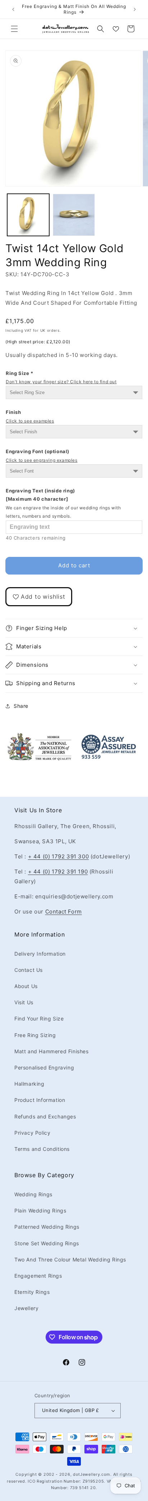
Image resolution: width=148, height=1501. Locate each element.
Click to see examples (30, 421)
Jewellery (26, 1308)
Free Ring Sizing (35, 1035)
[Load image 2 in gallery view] (74, 215)
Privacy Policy (32, 1133)
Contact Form (63, 911)
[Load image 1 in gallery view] (28, 215)
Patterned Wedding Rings (46, 1227)
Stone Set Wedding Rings (46, 1243)
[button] (14, 29)
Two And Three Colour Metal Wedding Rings (70, 1259)
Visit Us (23, 1002)
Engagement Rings (38, 1276)
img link (39, 737)
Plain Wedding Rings (40, 1210)
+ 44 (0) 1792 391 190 (58, 871)
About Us (26, 986)
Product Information (39, 1100)
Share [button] (21, 706)
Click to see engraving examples (42, 460)
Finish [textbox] (30, 416)
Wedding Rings (33, 1194)
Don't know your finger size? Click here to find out (61, 381)
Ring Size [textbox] (61, 377)
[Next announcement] (135, 9)
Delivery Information (40, 954)
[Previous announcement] (13, 9)
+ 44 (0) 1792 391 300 (58, 856)
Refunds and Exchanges (45, 1116)
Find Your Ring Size (39, 1018)
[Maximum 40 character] (63, 503)
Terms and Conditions (42, 1149)
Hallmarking (29, 1084)
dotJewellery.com (91, 1474)
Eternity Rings (32, 1292)
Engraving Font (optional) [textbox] (42, 455)
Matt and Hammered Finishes (51, 1051)
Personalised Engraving (44, 1067)
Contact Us (28, 970)
